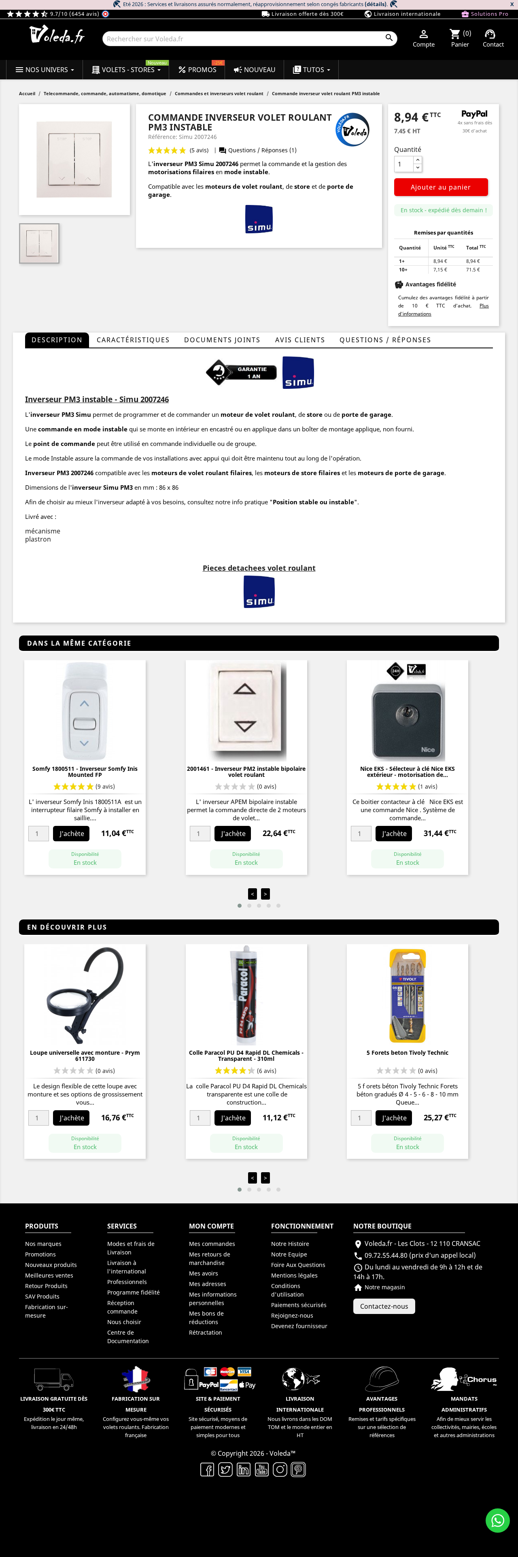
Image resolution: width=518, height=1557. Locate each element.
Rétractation (205, 1332)
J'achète (72, 833)
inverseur (168, 164)
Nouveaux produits (51, 1265)
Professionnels (127, 1282)
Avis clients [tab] (300, 339)
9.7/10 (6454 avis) (53, 13)
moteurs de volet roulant (243, 186)
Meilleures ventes (49, 1275)
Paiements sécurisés (299, 1305)
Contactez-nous (384, 1306)
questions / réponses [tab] (385, 339)
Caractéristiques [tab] (133, 339)
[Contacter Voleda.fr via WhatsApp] (498, 1520)
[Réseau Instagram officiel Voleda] (280, 1469)
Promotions (40, 1254)
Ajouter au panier (441, 187)
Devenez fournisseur (299, 1326)
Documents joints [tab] (222, 339)
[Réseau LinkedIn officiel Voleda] (244, 1469)
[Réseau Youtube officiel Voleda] (262, 1469)
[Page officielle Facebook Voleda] (207, 1469)
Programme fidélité (133, 1292)
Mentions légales (294, 1275)
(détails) (375, 4)
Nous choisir (124, 1322)
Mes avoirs (203, 1273)
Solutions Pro (485, 14)
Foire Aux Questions (298, 1265)
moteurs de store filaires (302, 473)
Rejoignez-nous (292, 1315)
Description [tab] (57, 339)
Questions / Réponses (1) (258, 150)
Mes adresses (207, 1284)
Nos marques (43, 1244)
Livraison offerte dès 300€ (302, 14)
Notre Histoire (290, 1244)
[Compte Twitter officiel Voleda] (225, 1469)
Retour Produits (46, 1286)
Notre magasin (379, 1287)
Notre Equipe (289, 1254)
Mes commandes (212, 1244)
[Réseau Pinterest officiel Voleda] (298, 1469)
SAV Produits (42, 1296)
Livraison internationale (402, 14)
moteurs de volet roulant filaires (201, 473)
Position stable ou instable (313, 502)
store (302, 186)
